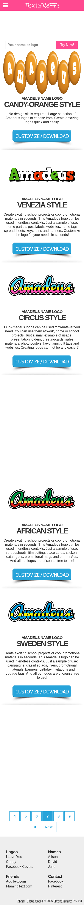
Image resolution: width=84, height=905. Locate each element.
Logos (12, 852)
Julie (51, 866)
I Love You (14, 857)
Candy (11, 862)
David (52, 862)
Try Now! (67, 45)
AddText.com (16, 881)
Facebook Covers (19, 866)
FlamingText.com (19, 886)
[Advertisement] (43, 22)
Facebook (55, 881)
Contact (55, 876)
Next (48, 827)
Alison (53, 857)
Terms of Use (34, 900)
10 (34, 827)
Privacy (21, 900)
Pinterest (55, 886)
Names (54, 852)
